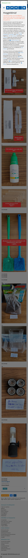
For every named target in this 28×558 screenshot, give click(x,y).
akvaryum (14, 36)
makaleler (5, 34)
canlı (9, 36)
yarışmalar (11, 34)
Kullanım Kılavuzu (15, 40)
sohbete (5, 37)
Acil (11, 61)
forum (20, 33)
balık (17, 34)
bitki (21, 34)
